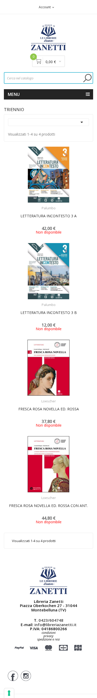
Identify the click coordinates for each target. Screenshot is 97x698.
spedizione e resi (48, 640)
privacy (48, 636)
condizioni (49, 632)
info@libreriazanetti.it (55, 624)
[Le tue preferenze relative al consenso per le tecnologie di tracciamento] (9, 693)
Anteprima (34, 205)
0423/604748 (51, 620)
